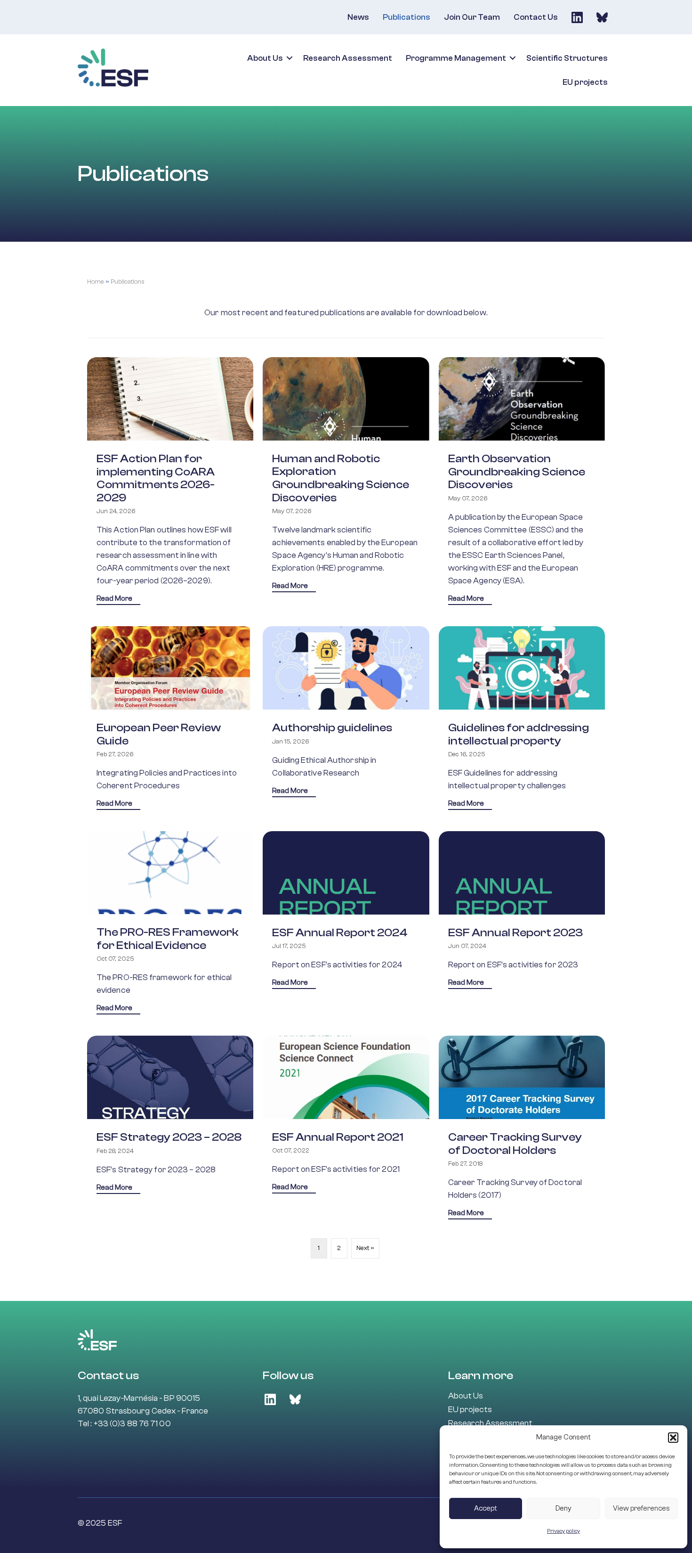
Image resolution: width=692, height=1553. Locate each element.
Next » (365, 1248)
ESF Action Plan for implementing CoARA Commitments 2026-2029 (156, 478)
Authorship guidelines (332, 727)
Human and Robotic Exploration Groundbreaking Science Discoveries (340, 478)
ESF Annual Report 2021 (337, 1137)
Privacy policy (563, 1531)
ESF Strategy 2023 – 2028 (169, 1137)
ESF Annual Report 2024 (340, 932)
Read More (118, 598)
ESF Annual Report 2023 (515, 932)
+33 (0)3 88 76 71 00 (132, 1424)
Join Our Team (472, 17)
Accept (485, 1508)
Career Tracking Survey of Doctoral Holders (515, 1144)
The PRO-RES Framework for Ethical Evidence (168, 939)
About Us (265, 58)
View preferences (641, 1508)
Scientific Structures (567, 58)
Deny (563, 1508)
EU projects (585, 82)
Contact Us (536, 17)
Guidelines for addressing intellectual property (518, 734)
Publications (406, 17)
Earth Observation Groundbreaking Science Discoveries (516, 471)
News (358, 17)
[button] (673, 1437)
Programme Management (456, 58)
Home (95, 282)
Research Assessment (347, 58)
